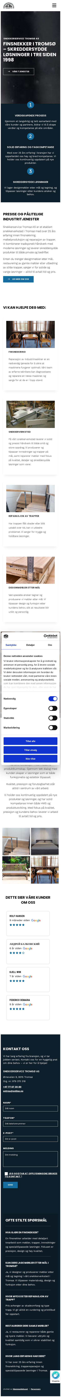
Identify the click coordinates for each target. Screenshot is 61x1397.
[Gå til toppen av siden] (10, 5)
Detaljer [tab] (30, 645)
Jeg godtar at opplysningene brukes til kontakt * (31, 1175)
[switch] (52, 708)
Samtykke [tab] (11, 645)
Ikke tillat (30, 758)
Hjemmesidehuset (20, 1389)
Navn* (7, 1102)
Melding (8, 1148)
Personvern (36, 1389)
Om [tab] (50, 645)
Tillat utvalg (30, 750)
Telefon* (9, 1118)
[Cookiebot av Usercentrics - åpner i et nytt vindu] (43, 636)
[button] (18, 71)
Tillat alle (30, 741)
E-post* (8, 1133)
